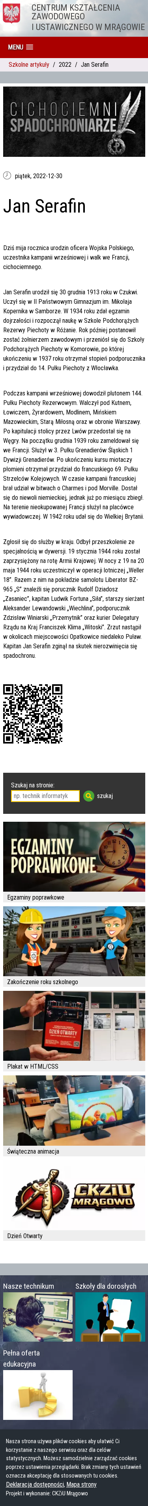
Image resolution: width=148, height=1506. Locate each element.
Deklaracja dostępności (35, 1484)
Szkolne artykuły (29, 64)
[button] (20, 47)
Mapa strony (81, 1484)
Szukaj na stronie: (32, 785)
